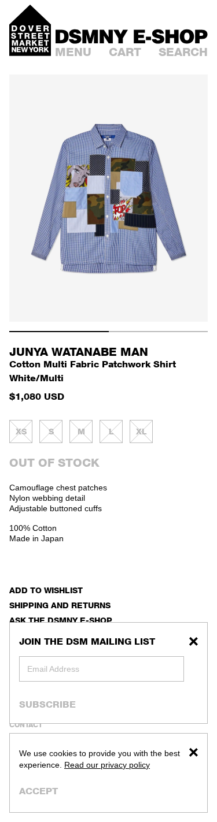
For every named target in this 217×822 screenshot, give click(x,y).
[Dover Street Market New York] (30, 30)
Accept (38, 791)
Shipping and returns (60, 605)
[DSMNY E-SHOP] (132, 35)
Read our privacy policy (107, 764)
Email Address (53, 669)
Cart (125, 52)
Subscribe (47, 704)
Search (183, 52)
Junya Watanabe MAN (78, 352)
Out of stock (54, 462)
